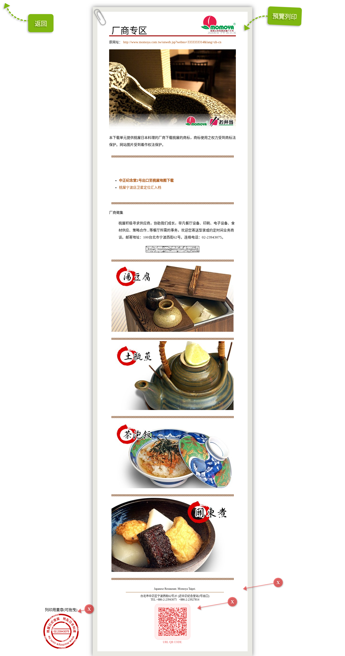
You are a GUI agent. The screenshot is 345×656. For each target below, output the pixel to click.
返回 (41, 23)
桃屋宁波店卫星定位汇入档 (140, 187)
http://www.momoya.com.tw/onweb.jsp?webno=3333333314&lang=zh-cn (171, 42)
